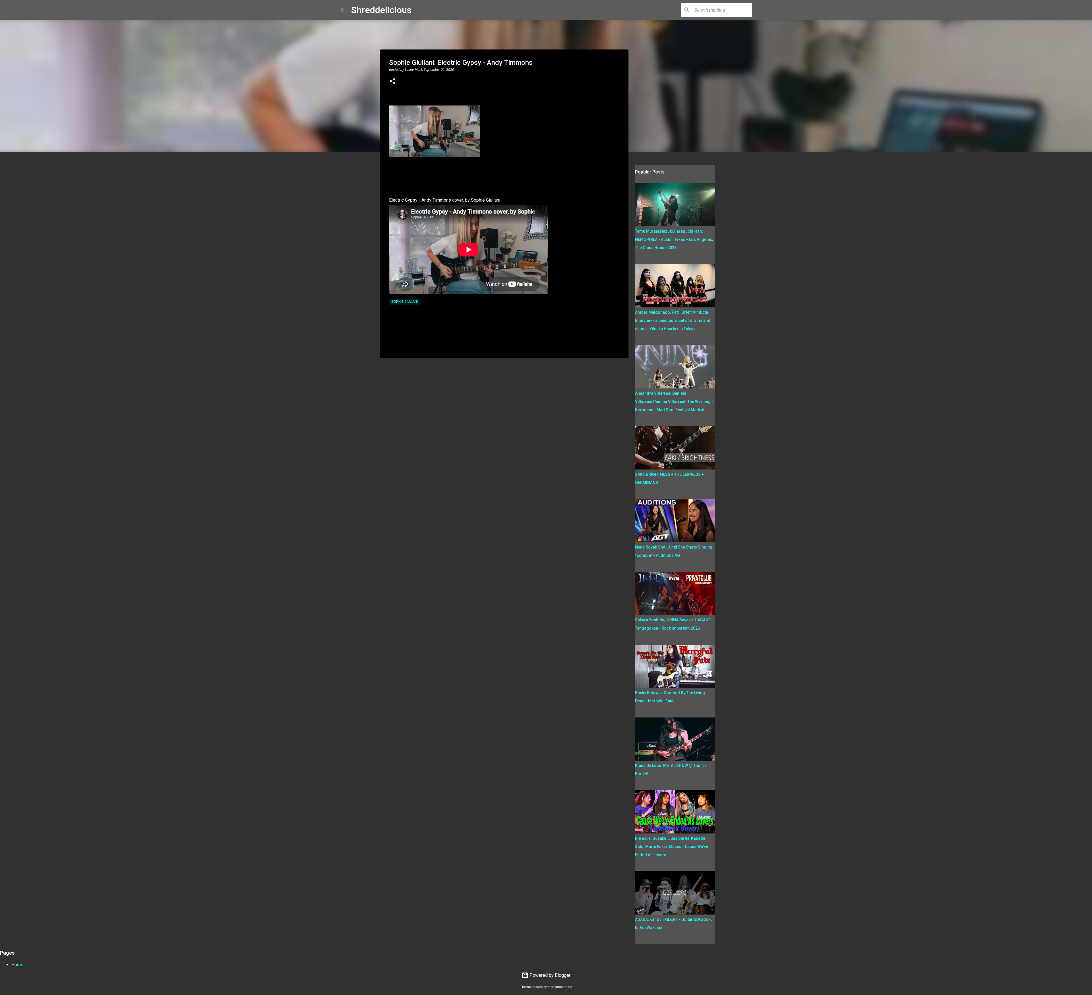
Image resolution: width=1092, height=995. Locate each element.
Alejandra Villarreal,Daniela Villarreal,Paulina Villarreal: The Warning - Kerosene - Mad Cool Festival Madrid (674, 401)
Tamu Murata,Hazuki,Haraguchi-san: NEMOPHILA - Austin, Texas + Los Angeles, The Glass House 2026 (674, 239)
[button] (392, 82)
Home (17, 964)
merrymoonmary (559, 987)
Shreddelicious (381, 10)
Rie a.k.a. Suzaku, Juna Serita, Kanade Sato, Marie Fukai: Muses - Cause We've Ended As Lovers (671, 846)
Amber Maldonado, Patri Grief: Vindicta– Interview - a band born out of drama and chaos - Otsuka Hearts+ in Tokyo (673, 320)
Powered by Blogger (549, 975)
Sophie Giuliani (404, 301)
